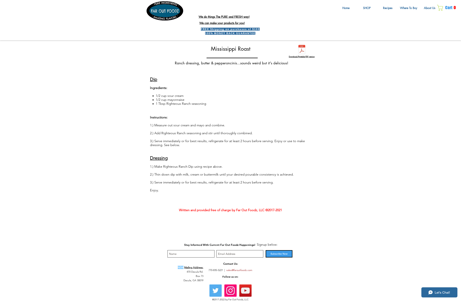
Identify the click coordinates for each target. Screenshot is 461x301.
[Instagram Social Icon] (230, 290)
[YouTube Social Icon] (245, 290)
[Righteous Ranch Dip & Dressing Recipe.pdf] (301, 50)
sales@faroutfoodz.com (239, 270)
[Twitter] (215, 290)
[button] (448, 8)
